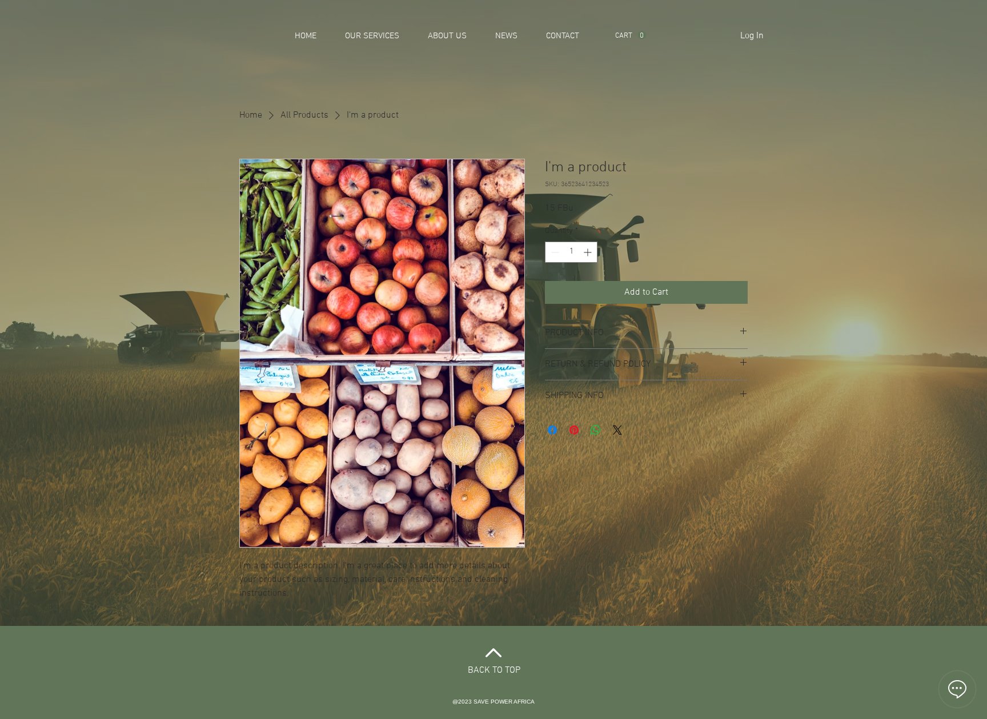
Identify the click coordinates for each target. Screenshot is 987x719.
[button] (630, 35)
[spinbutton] (571, 252)
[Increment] (588, 252)
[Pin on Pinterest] (574, 430)
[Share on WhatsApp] (596, 430)
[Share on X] (617, 430)
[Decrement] (554, 252)
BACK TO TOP (494, 670)
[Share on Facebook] (552, 430)
